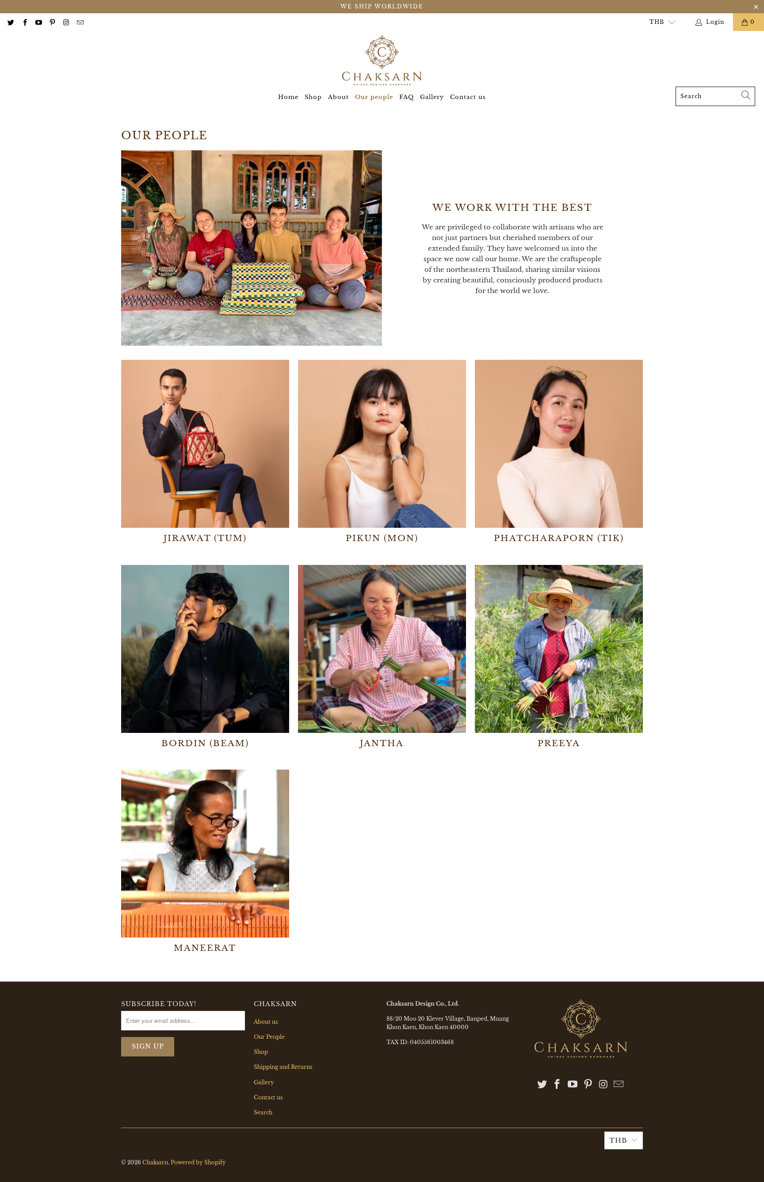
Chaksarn (155, 1162)
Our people (374, 97)
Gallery (432, 97)
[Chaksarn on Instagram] (65, 22)
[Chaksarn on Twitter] (10, 22)
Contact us (468, 97)
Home (288, 97)
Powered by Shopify (198, 1162)
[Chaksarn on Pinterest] (52, 22)
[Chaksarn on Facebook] (24, 22)
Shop (313, 97)
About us (266, 1021)
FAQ (406, 97)
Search (263, 1112)
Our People (269, 1036)
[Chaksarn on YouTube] (38, 22)
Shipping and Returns (283, 1067)
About (338, 97)
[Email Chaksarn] (79, 22)
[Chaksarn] (382, 61)
